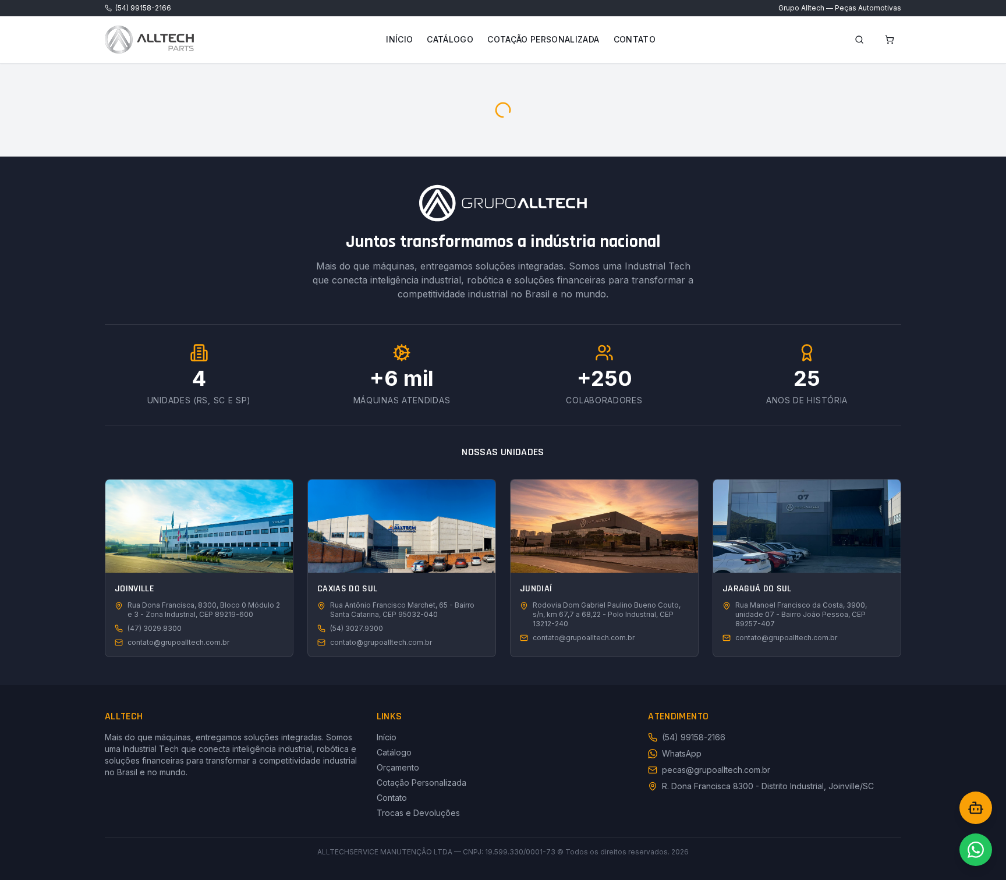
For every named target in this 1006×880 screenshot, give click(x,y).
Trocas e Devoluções (418, 813)
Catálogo (450, 39)
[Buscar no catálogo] (859, 39)
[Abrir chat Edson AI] (975, 808)
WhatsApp (682, 753)
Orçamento (398, 767)
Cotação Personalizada (543, 39)
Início (399, 39)
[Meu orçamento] (889, 39)
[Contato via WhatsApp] (975, 849)
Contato (635, 39)
